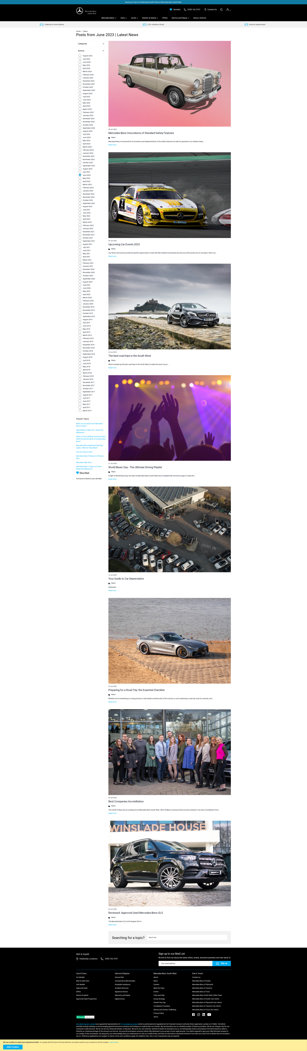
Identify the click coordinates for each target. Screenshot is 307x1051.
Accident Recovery (122, 988)
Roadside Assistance (122, 984)
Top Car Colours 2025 (84, 452)
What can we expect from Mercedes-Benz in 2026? (89, 425)
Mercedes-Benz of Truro (201, 992)
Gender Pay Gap (160, 1002)
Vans (123, 18)
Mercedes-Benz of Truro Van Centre (205, 1010)
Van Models (80, 984)
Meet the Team (159, 988)
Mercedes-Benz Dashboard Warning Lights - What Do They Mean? (89, 446)
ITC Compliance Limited (129, 1024)
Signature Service (121, 992)
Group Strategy (159, 999)
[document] (153, 1045)
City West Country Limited (85, 1024)
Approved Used (81, 988)
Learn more (113, 1042)
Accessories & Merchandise (125, 981)
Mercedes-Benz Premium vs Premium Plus (90, 457)
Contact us (196, 977)
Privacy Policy (159, 1013)
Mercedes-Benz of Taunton (202, 988)
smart (133, 18)
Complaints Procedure (162, 1006)
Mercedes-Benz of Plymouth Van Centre (207, 1002)
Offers (165, 18)
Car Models (80, 977)
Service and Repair (179, 18)
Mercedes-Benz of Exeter (201, 981)
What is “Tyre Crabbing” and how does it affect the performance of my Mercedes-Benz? (91, 439)
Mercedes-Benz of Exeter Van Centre (205, 999)
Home (78, 31)
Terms (156, 1017)
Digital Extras (120, 999)
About (156, 977)
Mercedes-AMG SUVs (84, 462)
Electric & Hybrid (149, 18)
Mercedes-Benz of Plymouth (202, 984)
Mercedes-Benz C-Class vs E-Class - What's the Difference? (89, 468)
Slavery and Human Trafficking (165, 1010)
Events (156, 992)
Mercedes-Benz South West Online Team (207, 995)
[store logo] (86, 11)
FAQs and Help (159, 995)
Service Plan (119, 977)
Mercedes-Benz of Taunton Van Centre (206, 1006)
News (156, 981)
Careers (156, 984)
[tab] (228, 9)
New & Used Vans (82, 981)
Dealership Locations (88, 959)
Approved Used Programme (86, 999)
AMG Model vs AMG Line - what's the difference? (89, 431)
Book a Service (200, 18)
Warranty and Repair (122, 995)
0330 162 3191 (111, 959)
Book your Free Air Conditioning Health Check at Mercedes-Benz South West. (153, 2)
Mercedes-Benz (107, 18)
